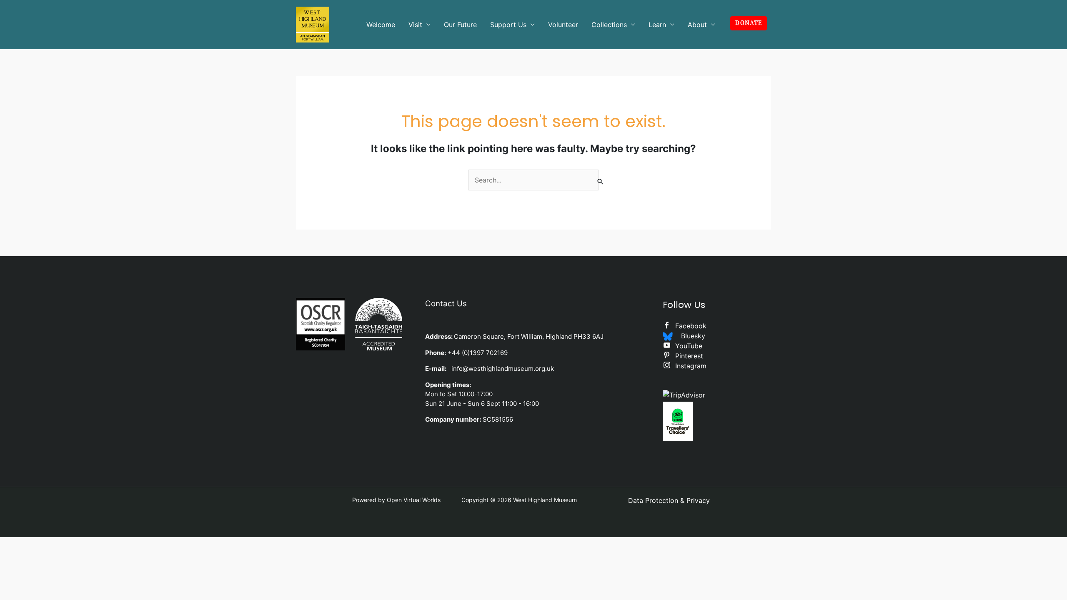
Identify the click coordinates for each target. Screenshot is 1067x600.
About (697, 24)
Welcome (380, 24)
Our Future (460, 24)
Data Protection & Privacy (669, 500)
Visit (415, 24)
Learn (657, 24)
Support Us (508, 24)
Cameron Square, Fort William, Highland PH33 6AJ (529, 336)
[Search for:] (533, 180)
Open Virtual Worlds (414, 499)
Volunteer (563, 24)
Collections (609, 24)
